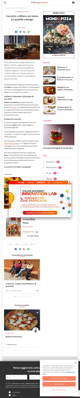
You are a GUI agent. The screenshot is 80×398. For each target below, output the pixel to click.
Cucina (51, 173)
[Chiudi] (75, 362)
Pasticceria (53, 162)
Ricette (7, 333)
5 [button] (23, 296)
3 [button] (19, 296)
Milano (18, 244)
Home (7, 8)
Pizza (12, 333)
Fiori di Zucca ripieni (12, 143)
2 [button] (17, 296)
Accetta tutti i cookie (59, 378)
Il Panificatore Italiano (21, 8)
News (12, 8)
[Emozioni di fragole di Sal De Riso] (58, 134)
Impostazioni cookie (59, 390)
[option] (22, 276)
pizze (15, 107)
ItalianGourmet (12, 344)
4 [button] (21, 296)
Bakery (51, 179)
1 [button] (15, 296)
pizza (11, 244)
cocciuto (25, 244)
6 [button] (25, 296)
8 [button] (29, 296)
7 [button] (27, 296)
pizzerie (33, 244)
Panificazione (54, 167)
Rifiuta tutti (59, 384)
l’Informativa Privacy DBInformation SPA (25, 383)
